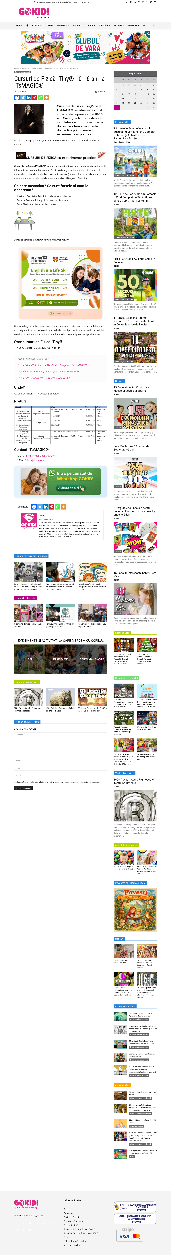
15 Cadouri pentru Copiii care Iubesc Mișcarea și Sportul (131, 389)
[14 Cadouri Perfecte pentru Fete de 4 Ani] (124, 951)
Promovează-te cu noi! (73, 1221)
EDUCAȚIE (118, 25)
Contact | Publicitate (73, 1217)
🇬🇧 (144, 25)
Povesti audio (120, 820)
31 (141, 85)
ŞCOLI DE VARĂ (38, 25)
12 (129, 94)
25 (123, 103)
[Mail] (139, 1)
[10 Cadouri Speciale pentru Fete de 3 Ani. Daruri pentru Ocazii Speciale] (147, 951)
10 (117, 94)
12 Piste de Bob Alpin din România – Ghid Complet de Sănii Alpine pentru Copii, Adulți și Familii (135, 197)
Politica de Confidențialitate (76, 1241)
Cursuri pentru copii (28, 68)
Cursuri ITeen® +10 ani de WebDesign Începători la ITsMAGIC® (52, 365)
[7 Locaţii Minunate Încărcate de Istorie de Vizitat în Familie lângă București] (124, 718)
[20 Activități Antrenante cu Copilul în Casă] (120, 1123)
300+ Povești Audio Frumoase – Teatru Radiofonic (134, 781)
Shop (66, 1237)
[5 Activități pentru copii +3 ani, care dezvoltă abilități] (124, 857)
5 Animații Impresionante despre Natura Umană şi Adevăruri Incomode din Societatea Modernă (142, 1069)
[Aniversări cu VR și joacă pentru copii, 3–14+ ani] (92, 614)
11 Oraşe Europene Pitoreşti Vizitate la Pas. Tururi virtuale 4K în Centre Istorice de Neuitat (134, 321)
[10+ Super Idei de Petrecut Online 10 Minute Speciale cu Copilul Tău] (120, 1154)
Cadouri (118, 428)
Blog (132, 1156)
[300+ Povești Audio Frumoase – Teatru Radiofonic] (28, 698)
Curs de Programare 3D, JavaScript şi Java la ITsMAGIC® (48, 371)
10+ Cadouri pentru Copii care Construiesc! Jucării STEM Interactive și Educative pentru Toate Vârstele (146, 992)
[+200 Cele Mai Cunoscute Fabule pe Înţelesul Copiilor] (60, 698)
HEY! (18, 25)
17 (117, 99)
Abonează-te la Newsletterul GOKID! (79, 1229)
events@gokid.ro (36, 1215)
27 (117, 85)
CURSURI (77, 25)
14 (141, 94)
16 (154, 94)
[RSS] (147, 1)
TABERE (50, 25)
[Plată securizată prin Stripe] (130, 1234)
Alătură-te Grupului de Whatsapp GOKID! (81, 1233)
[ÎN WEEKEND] (60, 659)
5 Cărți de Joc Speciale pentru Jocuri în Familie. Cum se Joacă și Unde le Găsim (135, 511)
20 (135, 99)
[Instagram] (131, 1)
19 (129, 99)
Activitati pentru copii (27, 682)
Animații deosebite (125, 1006)
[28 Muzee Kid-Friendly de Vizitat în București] (147, 718)
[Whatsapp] (40, 97)
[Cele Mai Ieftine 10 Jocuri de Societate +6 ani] (135, 472)
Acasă (16, 68)
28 (123, 85)
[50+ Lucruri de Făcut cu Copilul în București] (135, 285)
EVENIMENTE (62, 25)
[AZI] (29, 659)
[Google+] (127, 1)
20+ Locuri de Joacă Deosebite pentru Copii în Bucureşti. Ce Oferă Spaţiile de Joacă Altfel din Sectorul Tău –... (123, 759)
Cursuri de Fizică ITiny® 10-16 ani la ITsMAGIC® (44, 377)
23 (154, 99)
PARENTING (132, 25)
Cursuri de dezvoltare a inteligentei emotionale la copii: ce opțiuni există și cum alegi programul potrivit (28, 586)
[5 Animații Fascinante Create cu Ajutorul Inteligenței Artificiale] (120, 1016)
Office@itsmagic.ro (35, 460)
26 (129, 103)
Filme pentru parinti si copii (140, 1098)
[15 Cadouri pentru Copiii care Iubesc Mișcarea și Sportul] (135, 413)
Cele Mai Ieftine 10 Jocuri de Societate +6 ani (131, 448)
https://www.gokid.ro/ (46, 519)
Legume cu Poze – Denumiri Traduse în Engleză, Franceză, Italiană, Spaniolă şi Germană (144, 659)
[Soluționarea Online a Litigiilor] (135, 1219)
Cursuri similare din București (31, 556)
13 (135, 94)
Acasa (66, 1209)
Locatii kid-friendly (25, 598)
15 (148, 94)
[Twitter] (151, 1)
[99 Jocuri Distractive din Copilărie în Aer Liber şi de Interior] (92, 698)
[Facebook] (123, 1)
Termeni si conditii (72, 1245)
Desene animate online (139, 1019)
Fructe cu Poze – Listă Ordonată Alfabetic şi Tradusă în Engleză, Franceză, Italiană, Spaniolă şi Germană (122, 659)
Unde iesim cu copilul (126, 678)
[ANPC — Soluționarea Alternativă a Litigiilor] (135, 1206)
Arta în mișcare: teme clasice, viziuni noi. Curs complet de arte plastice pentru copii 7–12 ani (60, 586)
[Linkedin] (135, 1)
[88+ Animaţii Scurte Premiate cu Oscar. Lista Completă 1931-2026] (120, 1044)
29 (129, 85)
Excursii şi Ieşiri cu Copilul (124, 175)
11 (123, 94)
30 (135, 85)
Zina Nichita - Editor (122, 142)
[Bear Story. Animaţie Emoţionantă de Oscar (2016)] (120, 1057)
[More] (46, 97)
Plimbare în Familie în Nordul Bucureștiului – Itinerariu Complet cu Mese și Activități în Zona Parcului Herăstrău (134, 133)
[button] (153, 25)
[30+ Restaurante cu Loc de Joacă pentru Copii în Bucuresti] (147, 745)
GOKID (23, 91)
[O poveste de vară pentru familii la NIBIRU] (28, 614)
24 (117, 103)
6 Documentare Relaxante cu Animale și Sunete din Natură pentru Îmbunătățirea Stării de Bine (142, 1107)
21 (141, 99)
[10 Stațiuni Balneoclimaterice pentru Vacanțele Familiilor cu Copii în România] (124, 690)
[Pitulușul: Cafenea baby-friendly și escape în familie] (60, 614)
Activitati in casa (136, 1126)
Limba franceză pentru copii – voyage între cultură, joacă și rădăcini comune (92, 586)
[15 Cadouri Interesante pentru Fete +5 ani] (135, 599)
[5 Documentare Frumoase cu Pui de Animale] (120, 1095)
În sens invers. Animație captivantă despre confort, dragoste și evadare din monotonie (143, 1028)
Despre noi (68, 1213)
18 (123, 99)
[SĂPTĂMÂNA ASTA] (91, 659)
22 (148, 99)
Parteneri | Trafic (71, 1225)
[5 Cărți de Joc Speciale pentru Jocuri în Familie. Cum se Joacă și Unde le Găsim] (135, 537)
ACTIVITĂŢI (103, 25)
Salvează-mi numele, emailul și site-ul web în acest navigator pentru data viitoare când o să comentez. (59, 782)
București (102, 91)
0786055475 (48, 456)
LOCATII (90, 25)
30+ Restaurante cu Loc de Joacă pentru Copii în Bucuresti (146, 756)
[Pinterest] (143, 1)
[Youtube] (155, 1)
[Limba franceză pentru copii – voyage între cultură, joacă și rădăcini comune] (92, 572)
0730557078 (33, 456)
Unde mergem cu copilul (124, 299)
